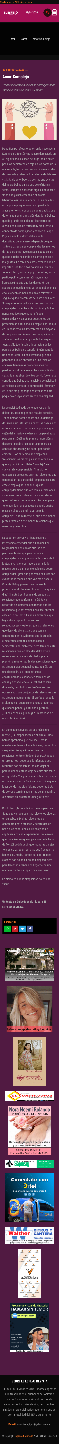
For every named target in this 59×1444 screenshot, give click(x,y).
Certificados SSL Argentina (16, 2)
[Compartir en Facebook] (30, 929)
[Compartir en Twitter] (22, 929)
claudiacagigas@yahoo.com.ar (34, 1424)
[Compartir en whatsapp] (7, 929)
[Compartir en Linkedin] (15, 929)
